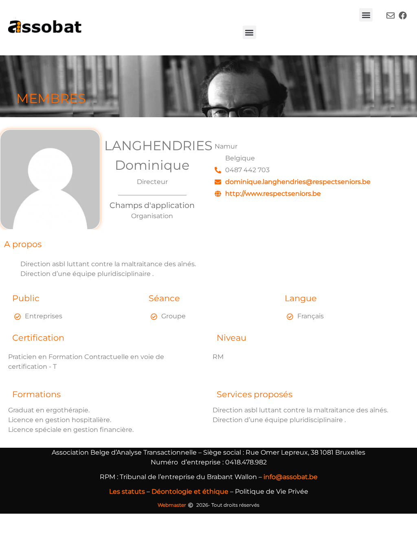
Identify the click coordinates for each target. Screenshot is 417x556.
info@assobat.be (290, 477)
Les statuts (127, 491)
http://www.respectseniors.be (273, 193)
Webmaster (172, 505)
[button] (366, 15)
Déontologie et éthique (189, 491)
